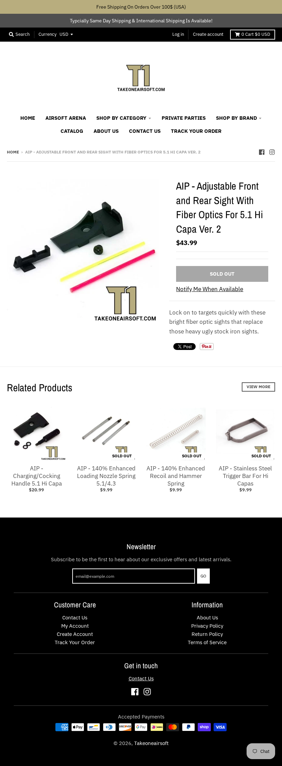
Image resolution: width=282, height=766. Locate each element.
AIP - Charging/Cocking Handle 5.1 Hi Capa (36, 476)
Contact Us (74, 617)
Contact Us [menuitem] (145, 131)
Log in (178, 34)
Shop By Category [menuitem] (121, 118)
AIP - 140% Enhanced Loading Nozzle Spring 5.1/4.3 (106, 476)
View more (258, 386)
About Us (207, 617)
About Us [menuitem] (106, 131)
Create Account (75, 634)
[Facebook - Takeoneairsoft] (262, 152)
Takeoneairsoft (151, 743)
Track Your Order (75, 642)
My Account (75, 626)
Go (203, 575)
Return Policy (207, 634)
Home (13, 152)
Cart (255, 34)
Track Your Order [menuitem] (196, 131)
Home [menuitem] (27, 118)
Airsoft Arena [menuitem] (65, 118)
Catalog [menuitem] (72, 131)
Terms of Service (207, 642)
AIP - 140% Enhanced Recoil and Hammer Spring (176, 476)
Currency (47, 34)
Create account (208, 34)
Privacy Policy (207, 626)
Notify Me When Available (209, 289)
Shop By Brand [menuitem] (236, 118)
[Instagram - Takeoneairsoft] (272, 152)
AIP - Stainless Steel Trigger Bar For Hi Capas (245, 476)
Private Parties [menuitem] (184, 118)
